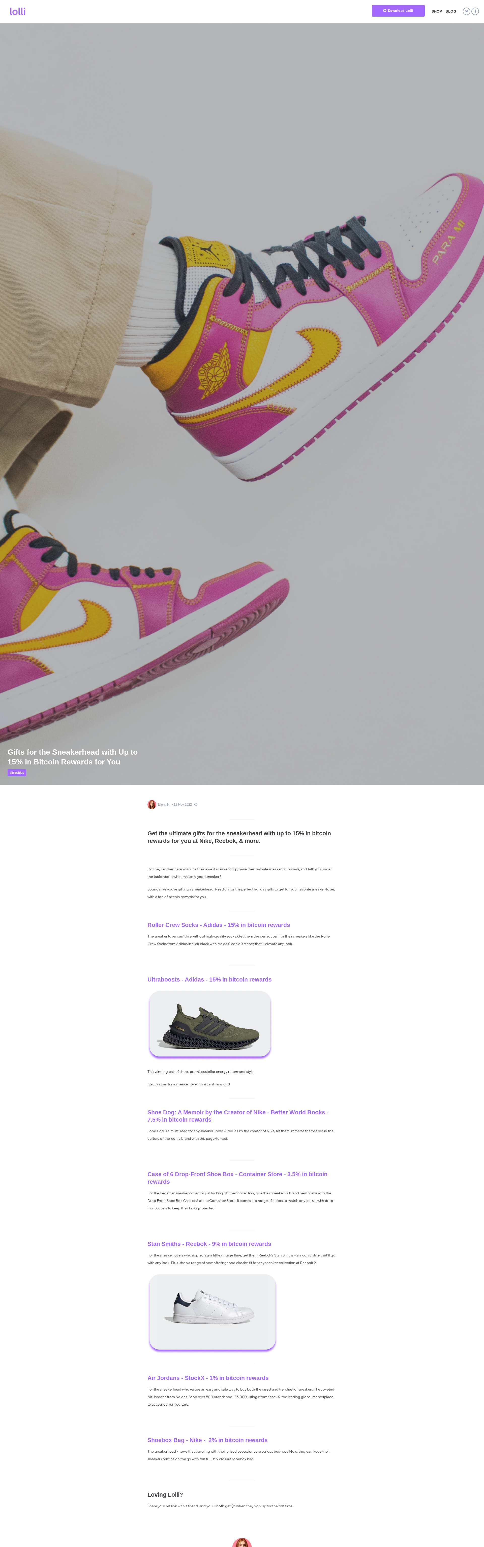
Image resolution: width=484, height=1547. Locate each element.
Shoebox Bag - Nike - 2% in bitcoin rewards (207, 1440)
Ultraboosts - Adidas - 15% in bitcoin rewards (209, 979)
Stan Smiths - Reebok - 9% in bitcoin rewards (209, 1244)
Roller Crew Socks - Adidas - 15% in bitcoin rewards (218, 925)
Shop (437, 11)
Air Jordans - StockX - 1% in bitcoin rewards (208, 1378)
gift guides (17, 773)
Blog (450, 11)
